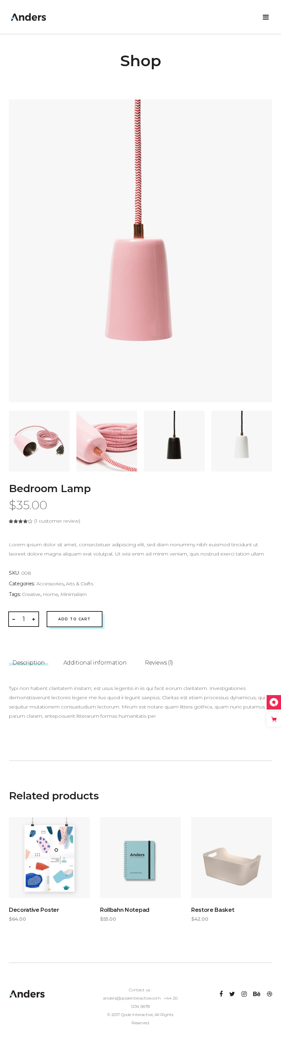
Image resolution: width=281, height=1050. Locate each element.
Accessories (50, 584)
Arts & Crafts (79, 584)
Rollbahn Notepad (124, 910)
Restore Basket (212, 910)
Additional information (94, 662)
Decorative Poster (34, 910)
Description (28, 662)
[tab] (28, 660)
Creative (31, 594)
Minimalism (73, 594)
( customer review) (57, 521)
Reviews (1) (159, 662)
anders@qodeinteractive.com (132, 998)
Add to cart (74, 619)
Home (50, 594)
